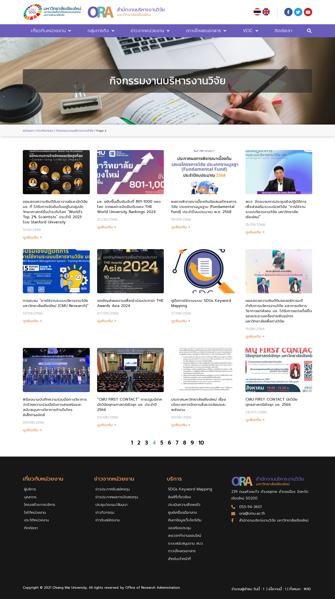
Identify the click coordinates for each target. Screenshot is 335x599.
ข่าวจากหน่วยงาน (147, 30)
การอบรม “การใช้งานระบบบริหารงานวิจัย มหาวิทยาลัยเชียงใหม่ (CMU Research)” (56, 303)
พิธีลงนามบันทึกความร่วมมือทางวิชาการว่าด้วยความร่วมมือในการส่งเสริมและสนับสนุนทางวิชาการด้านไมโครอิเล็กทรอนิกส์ (55, 407)
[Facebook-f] (288, 12)
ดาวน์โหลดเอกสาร (203, 30)
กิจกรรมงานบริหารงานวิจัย (74, 130)
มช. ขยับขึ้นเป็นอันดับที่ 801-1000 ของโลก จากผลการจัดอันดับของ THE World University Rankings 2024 (129, 207)
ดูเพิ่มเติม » (32, 237)
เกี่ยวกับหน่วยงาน (48, 30)
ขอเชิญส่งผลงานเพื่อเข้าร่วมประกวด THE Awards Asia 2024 (130, 303)
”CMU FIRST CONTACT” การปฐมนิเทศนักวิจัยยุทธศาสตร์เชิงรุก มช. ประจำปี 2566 (129, 404)
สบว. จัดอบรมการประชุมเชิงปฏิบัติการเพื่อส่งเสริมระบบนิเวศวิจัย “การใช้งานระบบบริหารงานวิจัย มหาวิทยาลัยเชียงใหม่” (275, 209)
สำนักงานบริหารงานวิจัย (141, 9)
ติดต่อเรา (283, 30)
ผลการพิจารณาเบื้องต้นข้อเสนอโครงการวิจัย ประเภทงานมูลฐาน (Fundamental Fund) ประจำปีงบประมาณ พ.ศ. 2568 (203, 207)
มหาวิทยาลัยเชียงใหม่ (134, 14)
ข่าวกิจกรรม (45, 130)
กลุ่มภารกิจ (98, 30)
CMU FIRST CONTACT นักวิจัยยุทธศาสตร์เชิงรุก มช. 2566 (271, 402)
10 (201, 443)
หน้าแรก (28, 130)
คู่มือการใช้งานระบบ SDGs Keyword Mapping (201, 303)
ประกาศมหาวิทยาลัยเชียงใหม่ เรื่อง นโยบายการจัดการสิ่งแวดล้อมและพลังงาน (198, 404)
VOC (248, 30)
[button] (309, 31)
